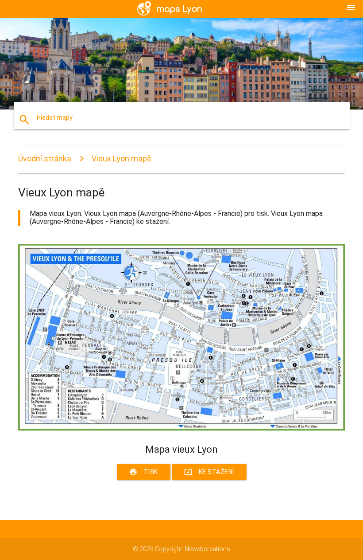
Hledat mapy (55, 117)
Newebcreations (207, 548)
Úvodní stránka (44, 158)
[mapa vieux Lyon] (181, 428)
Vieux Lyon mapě (121, 158)
